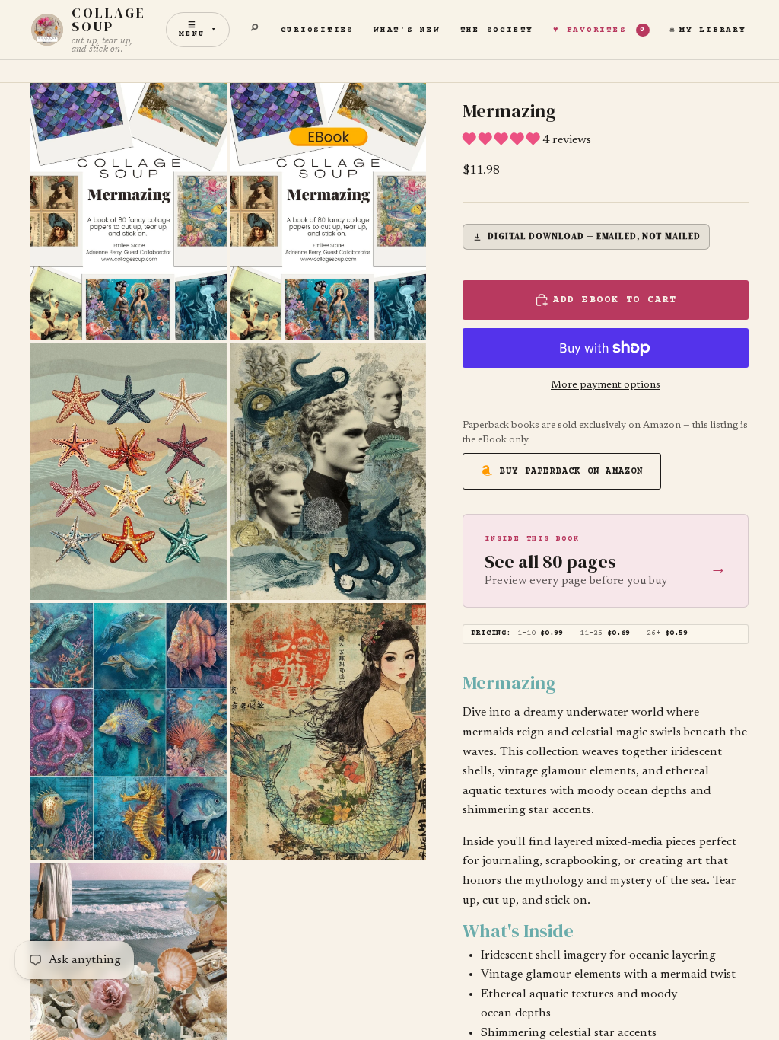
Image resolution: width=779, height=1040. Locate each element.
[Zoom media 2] (328, 211)
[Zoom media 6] (328, 731)
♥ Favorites (599, 30)
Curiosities (317, 30)
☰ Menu (198, 30)
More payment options (605, 385)
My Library (712, 30)
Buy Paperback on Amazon (572, 472)
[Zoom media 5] (128, 731)
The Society (496, 30)
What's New (407, 30)
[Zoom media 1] (128, 211)
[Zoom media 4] (328, 472)
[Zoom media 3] (128, 472)
